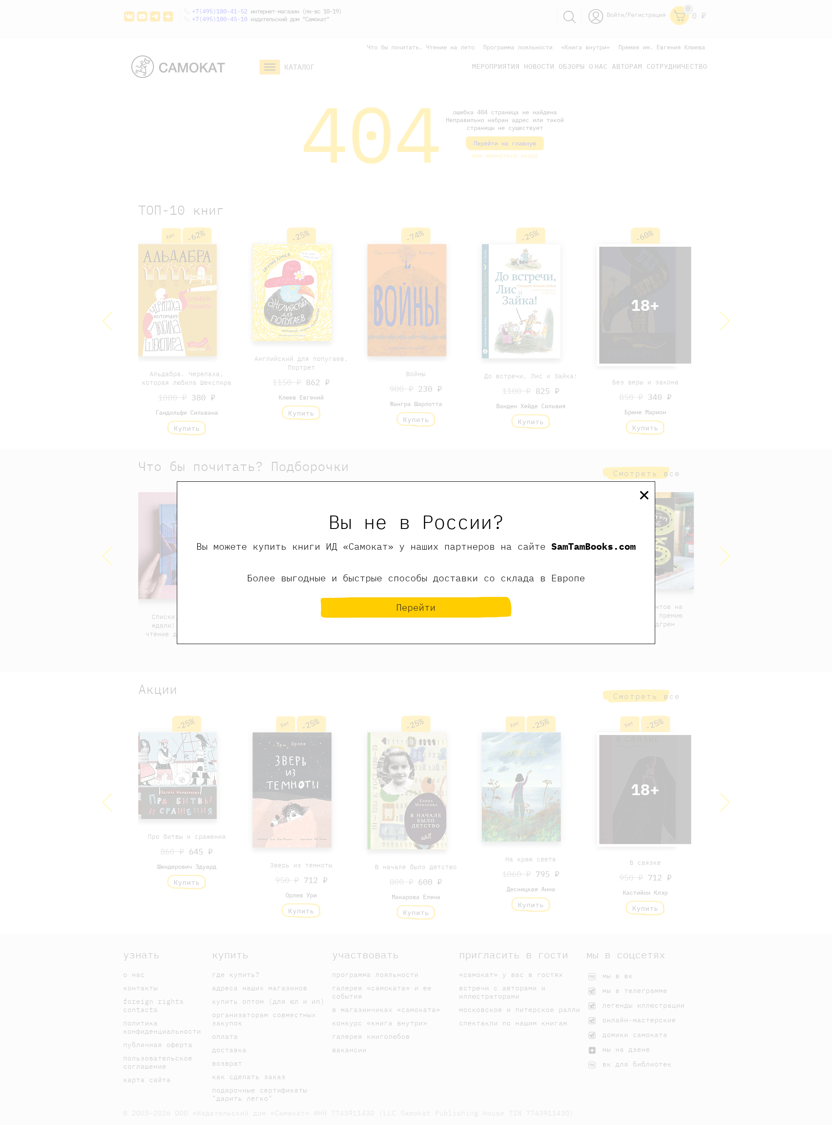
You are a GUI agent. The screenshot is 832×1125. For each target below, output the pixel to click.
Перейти (416, 607)
